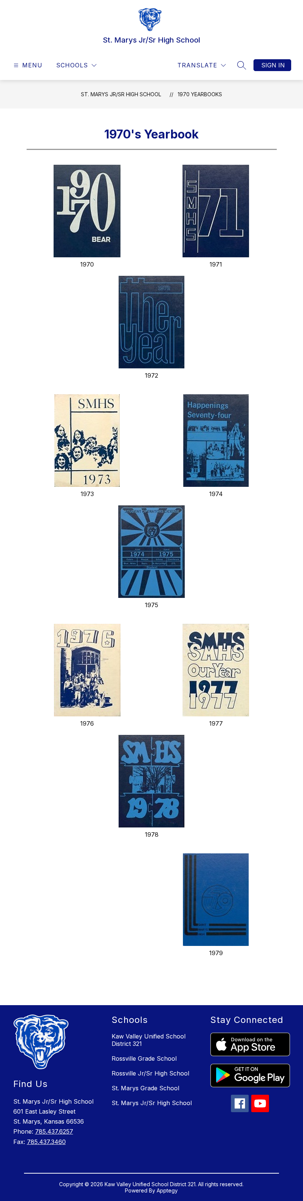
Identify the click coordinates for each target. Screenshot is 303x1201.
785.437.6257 (54, 1131)
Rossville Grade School (144, 1058)
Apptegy (167, 1190)
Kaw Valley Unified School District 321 (148, 1040)
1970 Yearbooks (200, 94)
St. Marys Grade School (145, 1088)
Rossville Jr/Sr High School (150, 1073)
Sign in (273, 65)
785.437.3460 (46, 1141)
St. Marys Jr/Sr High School (121, 94)
